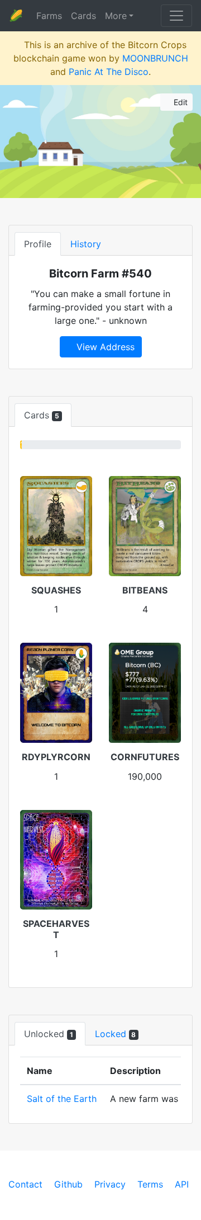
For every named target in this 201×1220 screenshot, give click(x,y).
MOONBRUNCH (155, 58)
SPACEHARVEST (56, 929)
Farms (49, 15)
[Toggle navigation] (176, 15)
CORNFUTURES (145, 756)
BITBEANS (145, 590)
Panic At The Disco (109, 71)
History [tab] (85, 243)
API (182, 1184)
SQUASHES (56, 590)
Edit (179, 102)
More (116, 15)
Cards (83, 15)
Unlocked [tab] (48, 1033)
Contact (25, 1184)
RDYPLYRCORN (56, 756)
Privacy (110, 1184)
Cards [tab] (41, 415)
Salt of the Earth (62, 1098)
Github (68, 1184)
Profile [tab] (37, 243)
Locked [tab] (115, 1033)
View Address (104, 346)
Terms (150, 1184)
